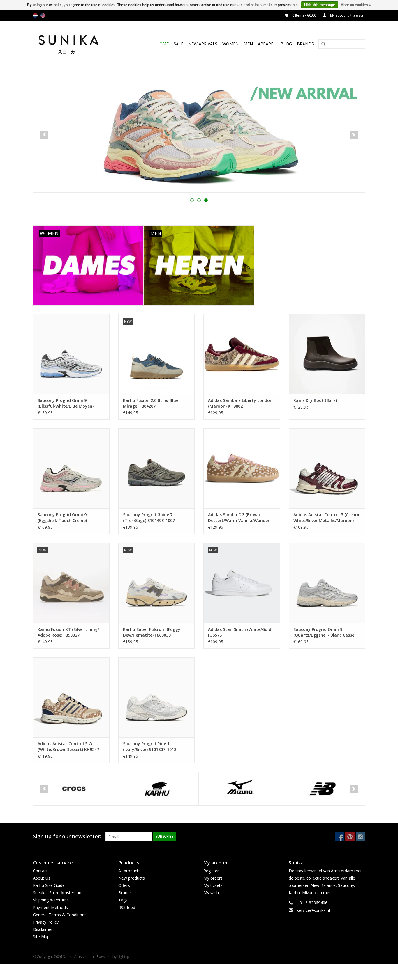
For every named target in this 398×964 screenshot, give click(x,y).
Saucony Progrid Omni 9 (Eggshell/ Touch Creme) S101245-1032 (62, 517)
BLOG (286, 44)
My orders (213, 878)
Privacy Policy (46, 922)
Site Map (41, 936)
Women (230, 44)
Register (211, 871)
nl (35, 15)
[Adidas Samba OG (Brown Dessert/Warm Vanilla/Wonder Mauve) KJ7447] (241, 468)
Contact (40, 871)
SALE (178, 44)
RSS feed (126, 907)
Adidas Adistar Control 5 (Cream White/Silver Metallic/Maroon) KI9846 (326, 517)
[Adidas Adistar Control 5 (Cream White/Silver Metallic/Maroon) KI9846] (327, 468)
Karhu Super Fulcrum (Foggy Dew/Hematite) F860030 (151, 632)
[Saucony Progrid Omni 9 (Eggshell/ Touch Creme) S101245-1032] (71, 468)
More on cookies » (356, 5)
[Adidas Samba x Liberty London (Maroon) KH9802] (241, 354)
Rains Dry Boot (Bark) (315, 400)
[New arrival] (199, 134)
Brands (305, 44)
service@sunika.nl (313, 910)
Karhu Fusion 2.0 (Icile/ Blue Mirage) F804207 (150, 403)
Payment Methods (50, 907)
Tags (123, 900)
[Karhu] (157, 788)
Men (248, 44)
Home (162, 44)
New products (131, 878)
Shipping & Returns (51, 900)
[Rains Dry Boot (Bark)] (327, 354)
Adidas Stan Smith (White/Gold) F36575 (240, 632)
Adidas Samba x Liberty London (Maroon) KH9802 (240, 403)
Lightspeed (126, 956)
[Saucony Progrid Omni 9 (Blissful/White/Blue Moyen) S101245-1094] (71, 354)
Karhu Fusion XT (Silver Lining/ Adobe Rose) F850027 (68, 632)
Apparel (267, 44)
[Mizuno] (240, 788)
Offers (124, 885)
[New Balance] (322, 788)
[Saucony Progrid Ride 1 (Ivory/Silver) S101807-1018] (156, 697)
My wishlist (213, 892)
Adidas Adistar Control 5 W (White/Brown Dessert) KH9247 (68, 746)
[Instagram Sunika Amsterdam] (360, 836)
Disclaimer (43, 929)
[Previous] (44, 135)
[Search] (321, 44)
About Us (41, 878)
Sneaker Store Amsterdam (58, 892)
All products (129, 871)
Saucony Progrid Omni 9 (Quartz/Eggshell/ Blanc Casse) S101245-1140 (324, 632)
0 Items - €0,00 (304, 15)
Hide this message (319, 5)
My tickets (213, 885)
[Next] (354, 135)
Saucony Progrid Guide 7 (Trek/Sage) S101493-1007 (149, 517)
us (42, 15)
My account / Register (347, 15)
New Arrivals (202, 44)
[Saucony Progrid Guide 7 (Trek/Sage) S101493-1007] (156, 468)
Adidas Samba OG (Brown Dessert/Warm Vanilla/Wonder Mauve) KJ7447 (239, 517)
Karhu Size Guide (49, 885)
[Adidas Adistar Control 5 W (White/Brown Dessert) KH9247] (71, 697)
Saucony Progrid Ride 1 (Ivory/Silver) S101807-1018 (149, 746)
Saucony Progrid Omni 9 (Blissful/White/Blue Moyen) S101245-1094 (66, 403)
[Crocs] (74, 788)
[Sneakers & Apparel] (75, 44)
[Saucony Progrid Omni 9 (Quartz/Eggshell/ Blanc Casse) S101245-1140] (327, 583)
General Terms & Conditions (60, 914)
